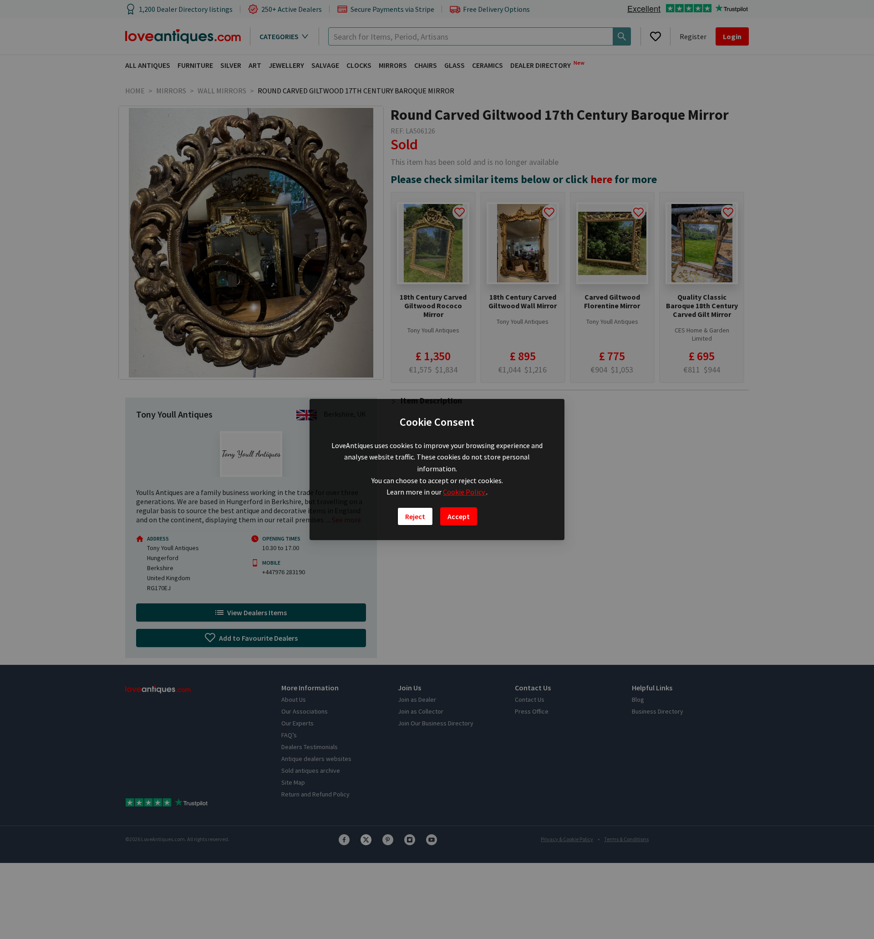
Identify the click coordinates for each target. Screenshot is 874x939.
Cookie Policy (464, 491)
